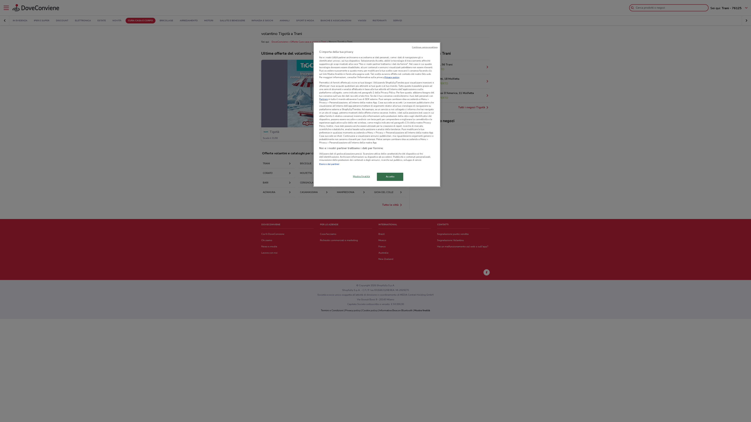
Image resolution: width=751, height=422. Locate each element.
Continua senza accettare (424, 47)
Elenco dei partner (329, 164)
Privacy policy (391, 77)
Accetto (390, 176)
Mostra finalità (361, 176)
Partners (323, 99)
